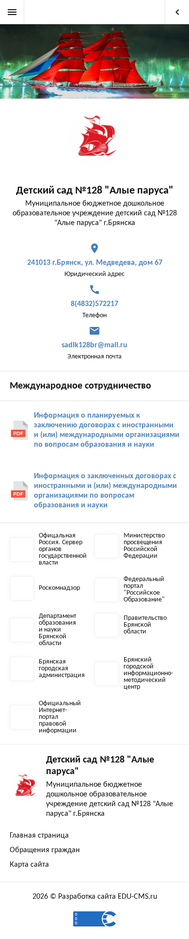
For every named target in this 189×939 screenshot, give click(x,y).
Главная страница (39, 836)
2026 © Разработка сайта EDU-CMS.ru (94, 897)
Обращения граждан (45, 850)
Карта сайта (29, 865)
